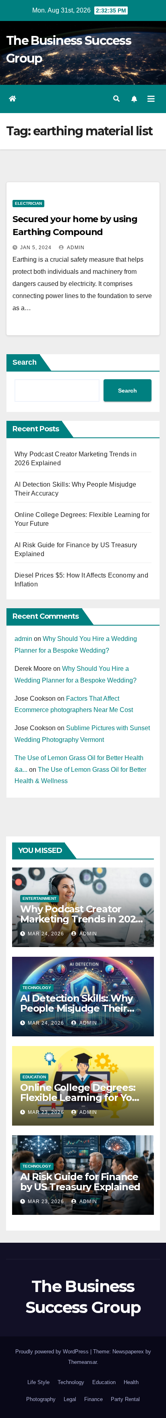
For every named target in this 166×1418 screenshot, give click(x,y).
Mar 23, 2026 (46, 1112)
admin (75, 247)
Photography (41, 1399)
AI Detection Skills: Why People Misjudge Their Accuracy (76, 1008)
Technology (37, 987)
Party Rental (125, 1399)
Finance (93, 1399)
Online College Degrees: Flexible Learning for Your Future (81, 1097)
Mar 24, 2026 (46, 934)
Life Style (38, 1382)
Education (34, 1077)
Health (131, 1382)
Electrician (28, 203)
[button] (116, 98)
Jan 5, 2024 (36, 247)
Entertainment (39, 898)
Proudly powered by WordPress (52, 1352)
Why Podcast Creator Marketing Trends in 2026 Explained (80, 919)
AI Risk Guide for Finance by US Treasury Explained (80, 1182)
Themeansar (82, 1362)
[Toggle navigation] (151, 99)
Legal (70, 1399)
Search (24, 362)
